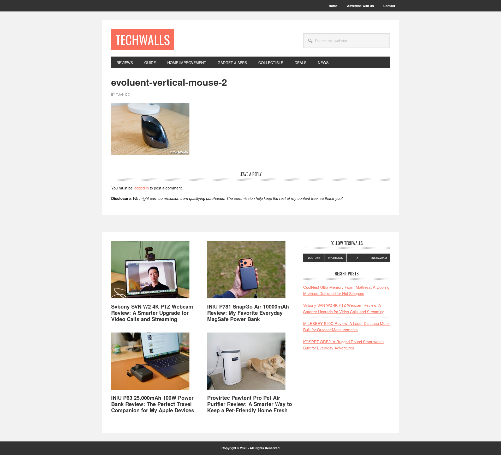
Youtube (314, 258)
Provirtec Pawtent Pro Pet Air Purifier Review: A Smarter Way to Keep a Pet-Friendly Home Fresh (249, 404)
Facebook (335, 258)
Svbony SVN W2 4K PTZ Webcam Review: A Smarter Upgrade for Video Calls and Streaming (152, 313)
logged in (141, 187)
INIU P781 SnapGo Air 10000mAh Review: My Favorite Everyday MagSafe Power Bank (248, 313)
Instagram (379, 258)
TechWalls (142, 39)
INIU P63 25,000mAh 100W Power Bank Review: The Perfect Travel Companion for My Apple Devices (152, 404)
